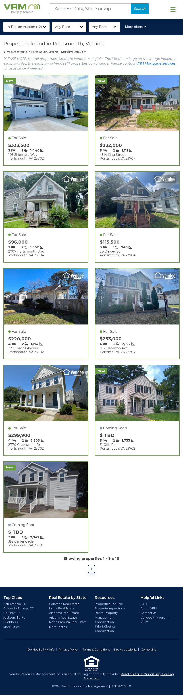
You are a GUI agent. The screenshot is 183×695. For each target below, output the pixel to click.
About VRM (149, 608)
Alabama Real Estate (64, 613)
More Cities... (12, 627)
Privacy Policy (69, 649)
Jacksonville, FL (14, 617)
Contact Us (148, 613)
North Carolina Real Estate (68, 622)
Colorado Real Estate (64, 604)
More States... (59, 627)
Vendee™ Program (154, 617)
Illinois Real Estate (62, 608)
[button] (136, 27)
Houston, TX (11, 613)
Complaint (148, 649)
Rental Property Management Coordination (106, 617)
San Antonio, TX (14, 604)
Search (140, 8)
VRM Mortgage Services (156, 63)
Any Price (62, 27)
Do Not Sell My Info (41, 649)
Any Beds (99, 27)
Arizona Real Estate (63, 617)
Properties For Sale (109, 604)
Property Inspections (110, 608)
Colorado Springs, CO (18, 608)
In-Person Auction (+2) (24, 27)
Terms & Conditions (96, 649)
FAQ (144, 604)
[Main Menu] (173, 9)
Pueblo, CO (11, 622)
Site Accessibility (125, 649)
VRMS (145, 622)
